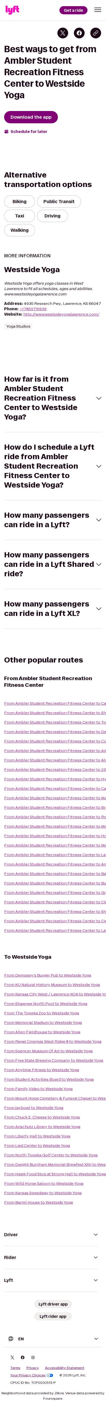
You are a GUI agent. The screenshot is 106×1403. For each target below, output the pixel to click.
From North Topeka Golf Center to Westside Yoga (51, 1155)
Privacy (32, 1368)
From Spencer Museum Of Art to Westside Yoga (48, 1051)
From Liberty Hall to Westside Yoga (37, 1136)
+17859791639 (33, 309)
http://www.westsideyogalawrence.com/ (61, 314)
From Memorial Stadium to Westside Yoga (43, 1022)
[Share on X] (63, 33)
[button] (98, 10)
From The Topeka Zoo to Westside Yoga (41, 1013)
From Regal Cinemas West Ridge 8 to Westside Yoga (52, 1041)
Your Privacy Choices (28, 1375)
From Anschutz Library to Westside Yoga (42, 1126)
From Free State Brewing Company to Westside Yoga (53, 1060)
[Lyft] (12, 10)
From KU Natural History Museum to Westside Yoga (52, 984)
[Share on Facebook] (79, 33)
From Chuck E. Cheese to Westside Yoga (42, 1117)
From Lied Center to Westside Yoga (37, 1145)
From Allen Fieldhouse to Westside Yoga (42, 1032)
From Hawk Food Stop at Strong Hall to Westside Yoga (55, 1174)
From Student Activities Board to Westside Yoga (49, 1079)
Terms (15, 1368)
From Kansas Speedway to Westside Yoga (43, 1193)
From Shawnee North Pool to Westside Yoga (45, 1003)
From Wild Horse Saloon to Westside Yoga (43, 1183)
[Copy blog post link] (96, 33)
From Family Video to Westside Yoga (38, 1088)
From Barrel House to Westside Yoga (38, 1202)
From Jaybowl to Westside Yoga (33, 1107)
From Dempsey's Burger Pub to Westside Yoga (47, 975)
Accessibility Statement (64, 1368)
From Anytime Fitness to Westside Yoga (41, 1070)
